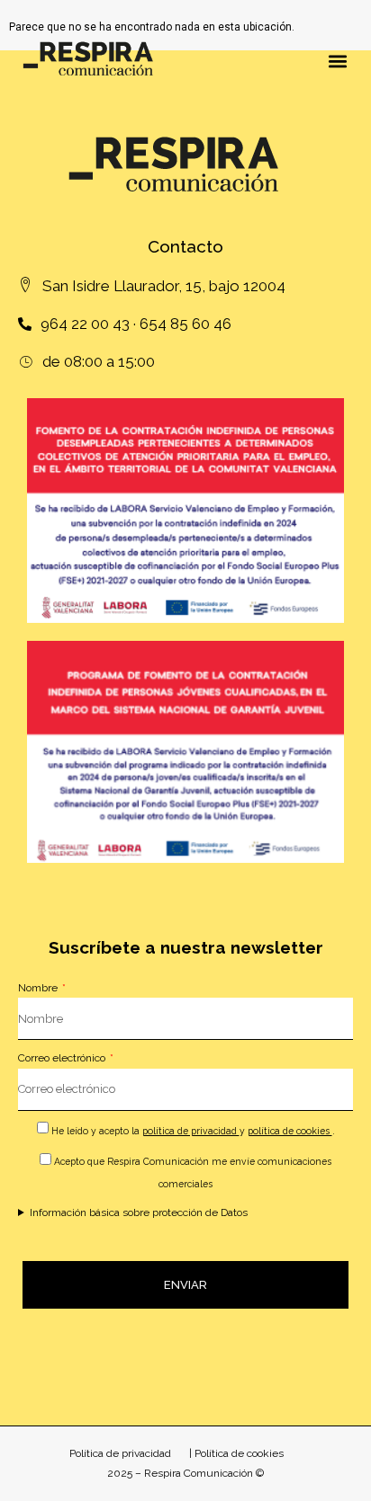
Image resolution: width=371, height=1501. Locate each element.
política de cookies (290, 1130)
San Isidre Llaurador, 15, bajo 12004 (163, 286)
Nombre (39, 987)
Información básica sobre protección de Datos (139, 1212)
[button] (338, 60)
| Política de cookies (236, 1453)
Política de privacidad (120, 1453)
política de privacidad (191, 1130)
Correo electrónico (63, 1058)
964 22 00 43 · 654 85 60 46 (136, 324)
